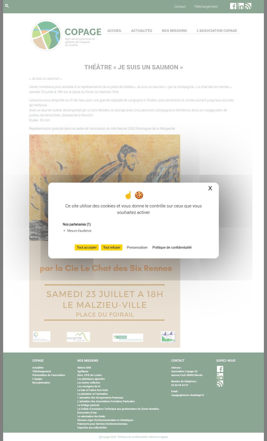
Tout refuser (111, 247)
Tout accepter (87, 247)
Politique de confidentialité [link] (172, 247)
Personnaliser (137, 247)
